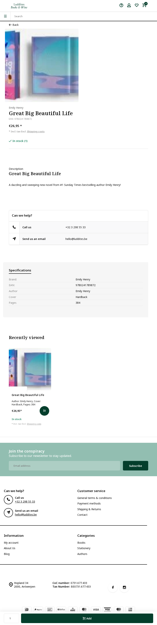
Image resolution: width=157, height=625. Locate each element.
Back (15, 25)
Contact (82, 515)
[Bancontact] (50, 610)
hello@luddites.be (76, 239)
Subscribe (135, 466)
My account (11, 542)
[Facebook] (113, 587)
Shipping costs (36, 131)
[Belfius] (61, 610)
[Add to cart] (44, 411)
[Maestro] (118, 610)
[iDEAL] (27, 610)
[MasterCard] (84, 610)
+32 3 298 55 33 (75, 227)
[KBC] (73, 610)
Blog (7, 554)
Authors (82, 554)
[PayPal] (38, 610)
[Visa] (96, 610)
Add (89, 618)
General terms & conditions (94, 498)
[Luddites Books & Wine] (19, 5)
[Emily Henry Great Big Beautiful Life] (30, 369)
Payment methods (89, 503)
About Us (9, 548)
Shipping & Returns (89, 509)
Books (81, 542)
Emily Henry (16, 107)
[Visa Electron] (107, 610)
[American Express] (130, 610)
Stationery (83, 548)
